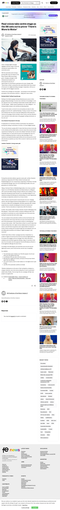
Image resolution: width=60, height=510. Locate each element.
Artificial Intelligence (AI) (45, 369)
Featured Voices (43, 452)
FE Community (5, 466)
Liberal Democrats (50, 399)
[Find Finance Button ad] (48, 67)
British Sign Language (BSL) (46, 374)
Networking (23, 482)
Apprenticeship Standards (46, 366)
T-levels (50, 429)
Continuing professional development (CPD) (45, 381)
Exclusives (14, 7)
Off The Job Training (45, 414)
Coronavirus (43, 384)
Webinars (23, 486)
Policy (53, 414)
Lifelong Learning (44, 402)
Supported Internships (45, 426)
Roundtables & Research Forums (28, 485)
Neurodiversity (43, 412)
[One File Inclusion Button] (9, 156)
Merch (45, 7)
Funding (51, 390)
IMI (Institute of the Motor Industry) (13, 34)
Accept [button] (34, 507)
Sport (48, 423)
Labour (42, 399)
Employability (24, 454)
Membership (5, 494)
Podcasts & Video (27, 7)
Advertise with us (6, 469)
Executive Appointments (26, 464)
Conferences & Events (26, 480)
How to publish (5, 487)
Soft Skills (42, 423)
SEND (48, 420)
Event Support (43, 468)
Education (23, 451)
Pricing (41, 462)
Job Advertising (43, 466)
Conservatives (49, 377)
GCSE (41, 393)
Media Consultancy (44, 467)
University (42, 434)
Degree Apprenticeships (46, 387)
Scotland (42, 420)
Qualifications (49, 417)
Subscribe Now (51, 7)
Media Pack (42, 463)
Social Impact (24, 458)
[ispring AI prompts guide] (9, 169)
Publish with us (5, 468)
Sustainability (43, 429)
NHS (50, 412)
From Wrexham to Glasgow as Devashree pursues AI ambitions (28, 3)
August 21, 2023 (8, 35)
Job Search (23, 467)
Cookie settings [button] (25, 507)
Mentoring (42, 409)
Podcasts (4, 478)
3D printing (42, 363)
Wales (48, 434)
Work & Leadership (25, 455)
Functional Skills (44, 390)
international (43, 396)
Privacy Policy (5, 470)
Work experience (44, 437)
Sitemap (4, 472)
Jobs (38, 7)
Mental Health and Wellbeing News (47, 405)
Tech (41, 432)
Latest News (8, 7)
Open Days (23, 484)
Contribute (19, 7)
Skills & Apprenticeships (26, 456)
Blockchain (50, 372)
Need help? (4, 496)
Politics (42, 417)
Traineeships (47, 432)
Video (3, 480)
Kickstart (50, 396)
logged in (13, 316)
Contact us (4, 465)
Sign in (47, 2)
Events (41, 7)
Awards (23, 478)
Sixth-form (53, 420)
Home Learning (48, 393)
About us (4, 464)
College (42, 377)
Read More (24, 505)
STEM (52, 423)
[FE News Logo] (5, 3)
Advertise (34, 7)
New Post (4, 489)
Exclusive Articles (44, 451)
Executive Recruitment (26, 466)
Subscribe (54, 2)
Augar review (43, 372)
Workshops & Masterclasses (27, 488)
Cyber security (51, 384)
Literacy (52, 402)
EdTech (22, 452)
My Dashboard (5, 490)
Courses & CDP (24, 481)
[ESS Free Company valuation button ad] (48, 54)
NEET (48, 409)
